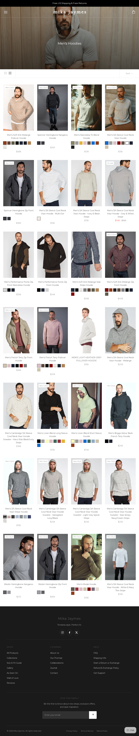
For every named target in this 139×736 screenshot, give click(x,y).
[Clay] (97, 589)
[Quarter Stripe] (5, 516)
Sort (128, 73)
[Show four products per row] (10, 73)
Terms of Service (87, 731)
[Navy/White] (29, 516)
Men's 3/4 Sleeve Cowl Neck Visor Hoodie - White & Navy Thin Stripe (120, 587)
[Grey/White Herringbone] (5, 592)
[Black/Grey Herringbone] (38, 143)
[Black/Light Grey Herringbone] (43, 143)
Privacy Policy (71, 731)
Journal (53, 668)
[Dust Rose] (85, 143)
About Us (54, 653)
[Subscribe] (93, 715)
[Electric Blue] (93, 143)
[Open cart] (133, 12)
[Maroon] (119, 143)
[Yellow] (47, 441)
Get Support (99, 673)
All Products (12, 653)
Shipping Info (100, 658)
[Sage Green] (72, 143)
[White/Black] (5, 520)
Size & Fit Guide (14, 663)
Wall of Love (12, 678)
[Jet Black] (25, 143)
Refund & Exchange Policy (106, 668)
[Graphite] (93, 589)
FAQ (96, 653)
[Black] (17, 143)
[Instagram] (62, 632)
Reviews (11, 683)
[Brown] (9, 143)
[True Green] (55, 441)
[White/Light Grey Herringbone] (9, 592)
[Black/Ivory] (13, 516)
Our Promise (56, 658)
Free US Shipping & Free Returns (70, 3)
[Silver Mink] (106, 147)
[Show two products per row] (5, 73)
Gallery (10, 668)
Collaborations (56, 663)
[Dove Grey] (76, 143)
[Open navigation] (5, 12)
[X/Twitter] (76, 632)
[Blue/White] (17, 516)
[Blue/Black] (25, 516)
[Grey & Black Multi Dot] (38, 218)
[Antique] (5, 143)
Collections (12, 658)
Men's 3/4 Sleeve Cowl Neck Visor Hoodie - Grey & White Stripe (120, 213)
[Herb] (89, 143)
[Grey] (85, 290)
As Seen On (12, 673)
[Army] (13, 143)
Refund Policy (102, 731)
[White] (127, 143)
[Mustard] (81, 143)
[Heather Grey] (5, 147)
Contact (54, 673)
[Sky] (93, 441)
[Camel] (29, 143)
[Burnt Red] (59, 441)
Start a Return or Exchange (106, 663)
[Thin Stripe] (21, 516)
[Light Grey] (5, 290)
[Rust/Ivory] (9, 516)
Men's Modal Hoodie (86, 584)
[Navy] (21, 143)
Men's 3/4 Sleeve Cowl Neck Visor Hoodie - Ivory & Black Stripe (86, 213)
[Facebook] (69, 632)
